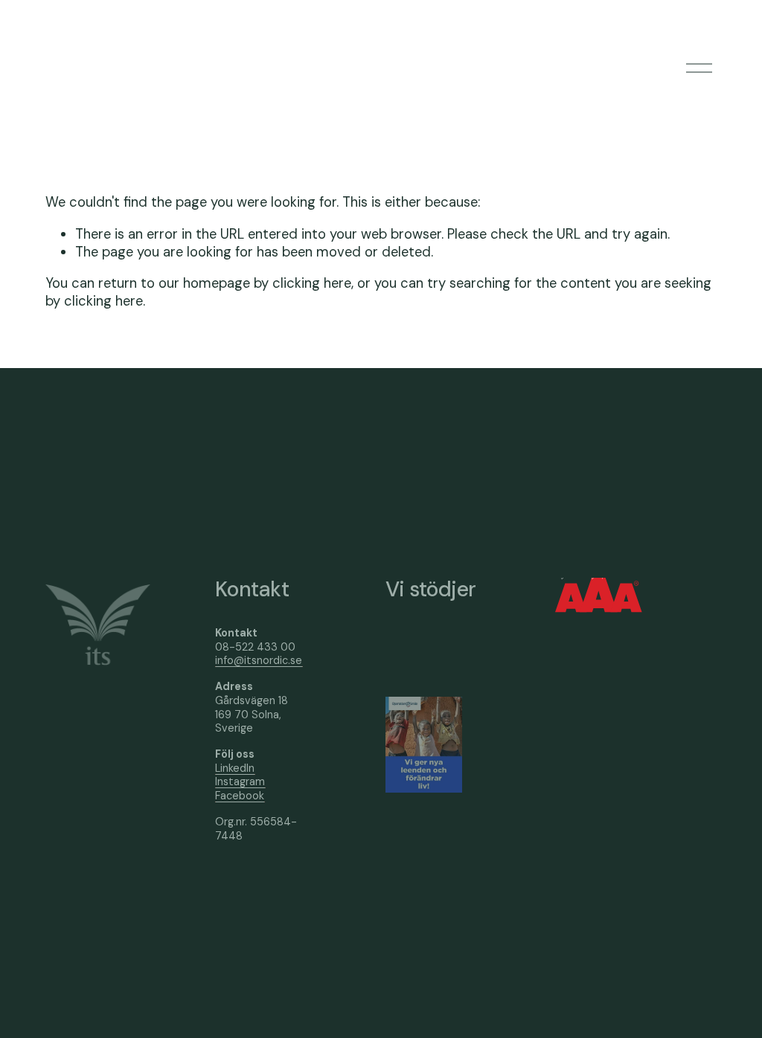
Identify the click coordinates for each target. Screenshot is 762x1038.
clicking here (311, 283)
